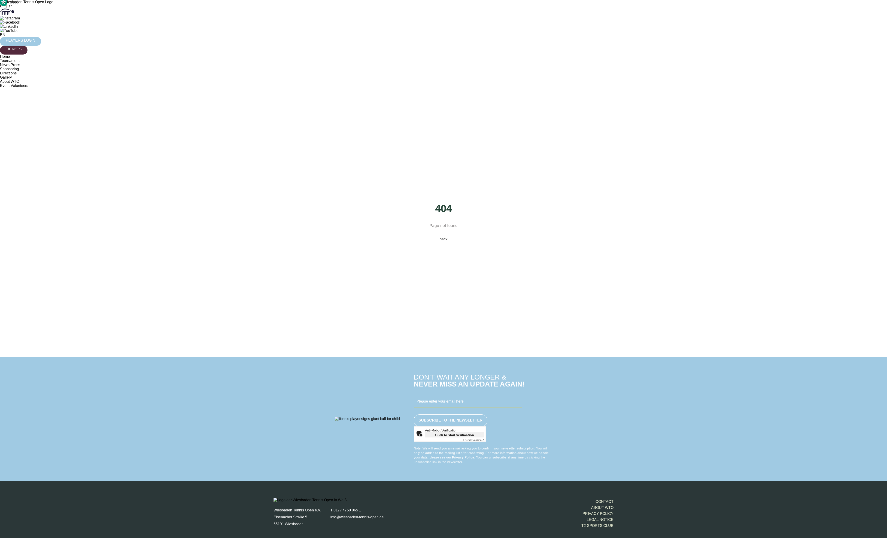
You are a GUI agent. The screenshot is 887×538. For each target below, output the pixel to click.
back (443, 239)
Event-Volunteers (14, 86)
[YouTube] (9, 31)
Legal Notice (600, 520)
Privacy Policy (463, 457)
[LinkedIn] (9, 26)
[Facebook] (10, 22)
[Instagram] (10, 18)
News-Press (10, 65)
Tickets (14, 49)
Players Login (20, 40)
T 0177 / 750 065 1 (345, 510)
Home (5, 56)
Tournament (9, 61)
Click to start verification (454, 435)
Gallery (6, 77)
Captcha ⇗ (473, 440)
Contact (604, 502)
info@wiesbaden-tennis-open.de (357, 517)
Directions (8, 73)
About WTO (9, 81)
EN (2, 35)
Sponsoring (9, 69)
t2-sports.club (597, 526)
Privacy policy (598, 514)
